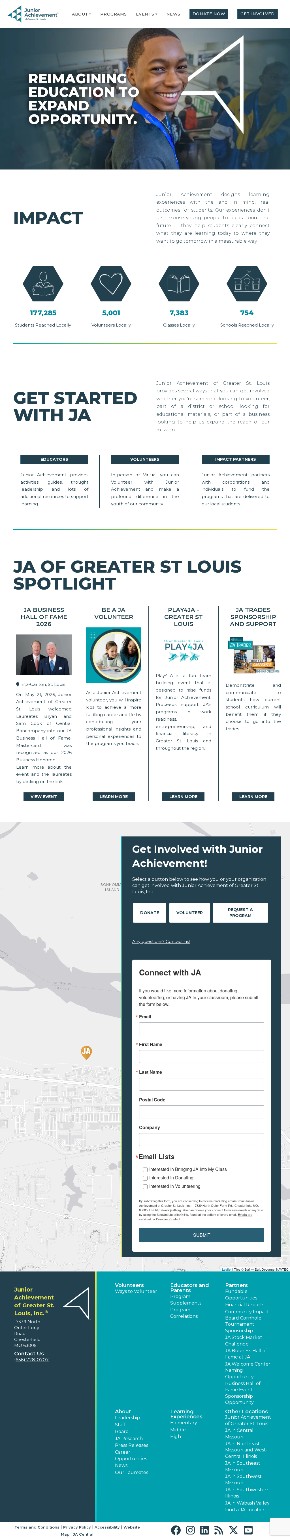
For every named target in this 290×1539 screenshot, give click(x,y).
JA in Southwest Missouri (243, 1479)
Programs (113, 14)
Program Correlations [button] (184, 1313)
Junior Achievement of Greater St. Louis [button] (248, 1420)
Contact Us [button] (29, 1353)
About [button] (123, 1411)
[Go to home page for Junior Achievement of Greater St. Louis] (34, 14)
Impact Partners (235, 459)
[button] (90, 14)
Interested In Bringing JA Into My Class (188, 1169)
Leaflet (226, 1269)
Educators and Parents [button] (189, 1288)
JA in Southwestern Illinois (247, 1493)
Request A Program (240, 912)
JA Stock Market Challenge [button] (243, 1340)
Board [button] (122, 1431)
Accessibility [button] (107, 1527)
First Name (150, 1044)
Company (149, 1127)
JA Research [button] (129, 1438)
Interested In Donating (171, 1177)
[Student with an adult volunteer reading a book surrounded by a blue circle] (114, 656)
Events (145, 14)
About (80, 14)
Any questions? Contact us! (161, 941)
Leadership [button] (127, 1417)
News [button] (121, 1465)
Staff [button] (120, 1424)
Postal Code (152, 1099)
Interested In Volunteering (175, 1186)
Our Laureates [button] (131, 1472)
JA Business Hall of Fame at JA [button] (246, 1354)
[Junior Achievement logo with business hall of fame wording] (44, 656)
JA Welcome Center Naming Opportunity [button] (247, 1370)
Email (145, 1016)
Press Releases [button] (131, 1445)
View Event (44, 796)
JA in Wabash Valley (247, 1503)
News (173, 14)
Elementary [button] (183, 1422)
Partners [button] (236, 1285)
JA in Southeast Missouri (242, 1466)
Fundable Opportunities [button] (241, 1294)
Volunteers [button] (129, 1285)
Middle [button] (178, 1430)
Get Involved (257, 13)
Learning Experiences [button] (186, 1414)
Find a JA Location (245, 1509)
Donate (149, 912)
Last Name (150, 1072)
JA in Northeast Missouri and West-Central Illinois (246, 1450)
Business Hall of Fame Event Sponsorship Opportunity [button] (243, 1393)
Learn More (114, 796)
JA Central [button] (83, 1534)
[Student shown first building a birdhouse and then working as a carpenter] (253, 656)
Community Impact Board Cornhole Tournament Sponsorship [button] (247, 1321)
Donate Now (209, 13)
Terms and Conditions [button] (36, 1527)
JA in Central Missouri (239, 1433)
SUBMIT (201, 1235)
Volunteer (189, 912)
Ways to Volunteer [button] (136, 1291)
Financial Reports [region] (244, 1304)
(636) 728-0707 (31, 1359)
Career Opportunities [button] (131, 1455)
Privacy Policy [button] (77, 1527)
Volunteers (144, 459)
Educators (54, 459)
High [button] (175, 1436)
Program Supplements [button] (185, 1299)
